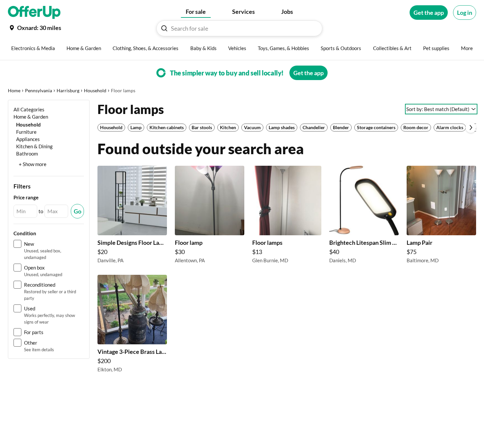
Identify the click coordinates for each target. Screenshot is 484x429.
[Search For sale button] (164, 28)
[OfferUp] (34, 12)
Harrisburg (68, 90)
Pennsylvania (38, 90)
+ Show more (32, 164)
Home (14, 90)
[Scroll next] (471, 127)
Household (95, 90)
